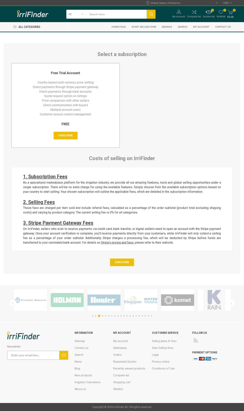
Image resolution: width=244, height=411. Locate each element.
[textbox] (116, 14)
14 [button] (133, 315)
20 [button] (151, 315)
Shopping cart (122, 382)
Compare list (194, 16)
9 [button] (118, 315)
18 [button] (145, 315)
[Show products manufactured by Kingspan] (140, 300)
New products (83, 375)
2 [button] (95, 315)
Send (63, 355)
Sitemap (80, 341)
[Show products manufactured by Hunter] (103, 300)
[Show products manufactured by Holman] (67, 300)
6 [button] (108, 315)
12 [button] (127, 315)
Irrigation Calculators (88, 382)
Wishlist (118, 389)
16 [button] (139, 315)
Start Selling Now (144, 26)
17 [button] (142, 315)
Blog (77, 368)
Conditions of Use (163, 368)
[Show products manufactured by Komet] (177, 300)
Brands (167, 26)
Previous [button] (13, 303)
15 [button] (136, 315)
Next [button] (231, 303)
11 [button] (124, 315)
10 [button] (121, 315)
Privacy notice (160, 361)
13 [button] (130, 315)
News (78, 361)
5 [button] (105, 315)
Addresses (120, 348)
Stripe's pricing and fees (117, 242)
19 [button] (148, 315)
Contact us (223, 26)
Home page (119, 26)
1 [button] (92, 315)
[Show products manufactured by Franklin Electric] (30, 300)
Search (151, 14)
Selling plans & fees (164, 341)
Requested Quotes (124, 361)
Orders (117, 354)
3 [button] (99, 316)
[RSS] (196, 340)
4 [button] (102, 315)
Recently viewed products (129, 368)
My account (178, 16)
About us (80, 389)
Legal (155, 354)
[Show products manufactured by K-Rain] (214, 300)
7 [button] (111, 315)
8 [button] (115, 315)
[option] (30, 300)
